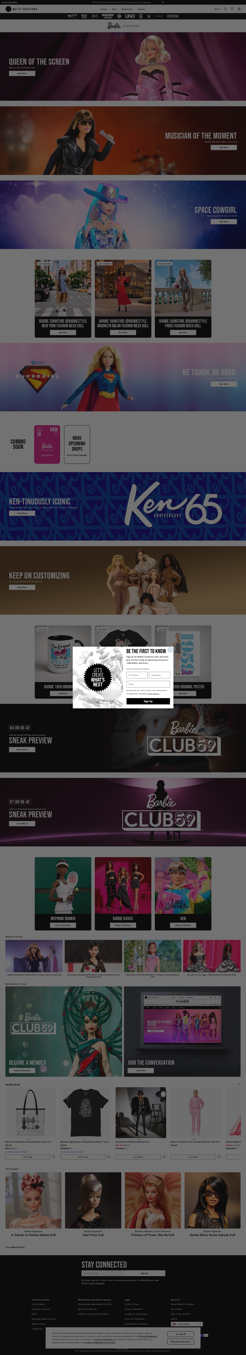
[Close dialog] (170, 650)
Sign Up (148, 701)
